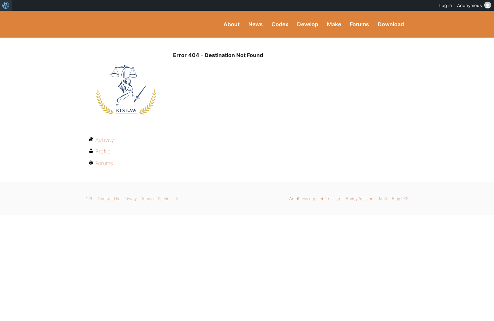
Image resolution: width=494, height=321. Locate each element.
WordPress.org (302, 198)
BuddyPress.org (131, 24)
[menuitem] (6, 5)
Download (391, 24)
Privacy (130, 198)
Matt (383, 198)
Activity (104, 139)
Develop (307, 24)
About (231, 24)
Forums (359, 24)
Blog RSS (400, 198)
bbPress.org (330, 198)
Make (334, 24)
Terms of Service (156, 198)
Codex (280, 24)
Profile (103, 151)
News (255, 24)
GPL (89, 198)
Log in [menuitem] (445, 5)
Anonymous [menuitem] (469, 5)
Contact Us (108, 198)
